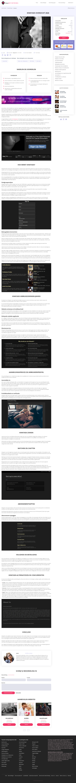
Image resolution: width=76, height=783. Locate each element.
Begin (37, 99)
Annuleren (18, 692)
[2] (10, 674)
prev (24, 730)
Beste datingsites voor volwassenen (25, 58)
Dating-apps (4, 766)
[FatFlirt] (57, 111)
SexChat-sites (4, 742)
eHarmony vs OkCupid (36, 751)
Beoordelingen (43, 2)
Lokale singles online (6, 760)
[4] (12, 674)
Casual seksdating (5, 744)
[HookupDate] (57, 92)
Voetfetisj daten (5, 745)
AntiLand (20, 762)
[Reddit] (61, 119)
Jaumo (20, 758)
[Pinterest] (10, 55)
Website (64, 37)
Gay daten (4, 747)
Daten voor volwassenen (23, 61)
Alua (33, 755)
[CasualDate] (57, 97)
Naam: (3, 677)
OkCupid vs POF (35, 742)
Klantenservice (58, 71)
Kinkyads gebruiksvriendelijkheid (61, 66)
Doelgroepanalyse (58, 62)
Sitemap (69, 775)
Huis (6, 775)
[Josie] (9, 658)
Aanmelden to (58, 75)
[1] (8, 674)
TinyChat (20, 757)
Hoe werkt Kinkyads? (59, 60)
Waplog (20, 770)
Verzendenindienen (8, 692)
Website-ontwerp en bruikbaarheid (62, 67)
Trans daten (4, 762)
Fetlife (20, 755)
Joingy (20, 768)
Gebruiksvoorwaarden (33, 775)
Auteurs (57, 775)
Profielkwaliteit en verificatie (60, 76)
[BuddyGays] (57, 106)
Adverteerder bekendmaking (44, 775)
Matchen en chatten (59, 80)
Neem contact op (63, 775)
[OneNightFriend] (64, 46)
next (28, 730)
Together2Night (35, 753)
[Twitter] (8, 55)
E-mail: (28, 677)
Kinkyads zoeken (58, 78)
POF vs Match (34, 749)
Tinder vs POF (21, 744)
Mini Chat (34, 757)
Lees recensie (9, 721)
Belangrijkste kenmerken (60, 64)
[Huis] (10, 3)
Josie (17, 653)
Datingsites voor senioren (7, 757)
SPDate (20, 751)
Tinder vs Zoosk (35, 745)
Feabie (20, 749)
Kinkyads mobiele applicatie (60, 69)
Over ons (53, 775)
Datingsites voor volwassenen (7, 755)
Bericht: (3, 682)
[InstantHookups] (57, 101)
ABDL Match (21, 764)
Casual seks (4, 61)
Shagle (33, 764)
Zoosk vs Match (35, 747)
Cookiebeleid (25, 775)
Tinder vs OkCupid (22, 745)
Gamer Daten (4, 764)
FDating (33, 760)
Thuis (37, 2)
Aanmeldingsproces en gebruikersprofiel (63, 73)
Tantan (33, 762)
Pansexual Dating (5, 753)
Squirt (20, 766)
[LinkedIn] (5, 55)
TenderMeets (21, 753)
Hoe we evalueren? (18, 775)
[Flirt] (70, 46)
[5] (13, 674)
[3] (11, 674)
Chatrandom (21, 760)
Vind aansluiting (62, 2)
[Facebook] (3, 55)
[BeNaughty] (57, 46)
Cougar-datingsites (5, 749)
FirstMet (33, 758)
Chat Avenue (21, 747)
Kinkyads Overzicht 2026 (59, 57)
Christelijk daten (5, 758)
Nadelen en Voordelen (59, 58)
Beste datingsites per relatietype (9, 58)
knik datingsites (15, 119)
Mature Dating (35, 766)
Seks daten (38, 61)
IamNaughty (34, 768)
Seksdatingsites (5, 751)
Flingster (34, 744)
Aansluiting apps (52, 2)
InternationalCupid (22, 742)
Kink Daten (32, 61)
